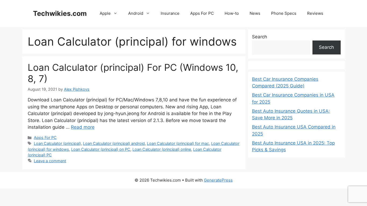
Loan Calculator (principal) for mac (178, 143)
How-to (232, 13)
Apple (105, 13)
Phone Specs (283, 13)
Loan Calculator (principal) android (114, 143)
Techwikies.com (60, 13)
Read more (83, 127)
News (255, 13)
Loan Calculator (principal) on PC (100, 149)
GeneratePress (218, 180)
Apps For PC (202, 13)
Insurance (170, 13)
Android (135, 13)
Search (259, 36)
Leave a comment (50, 161)
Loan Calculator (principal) (57, 143)
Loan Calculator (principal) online (161, 149)
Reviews (315, 13)
